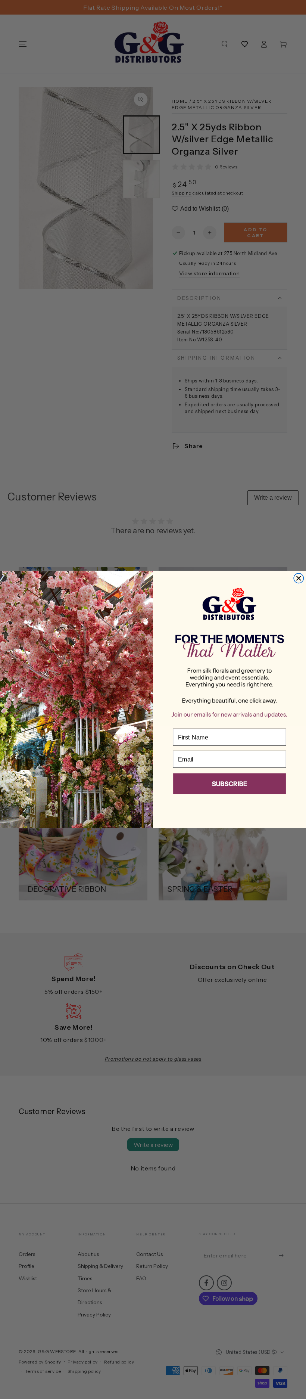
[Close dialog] (298, 578)
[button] (229, 785)
